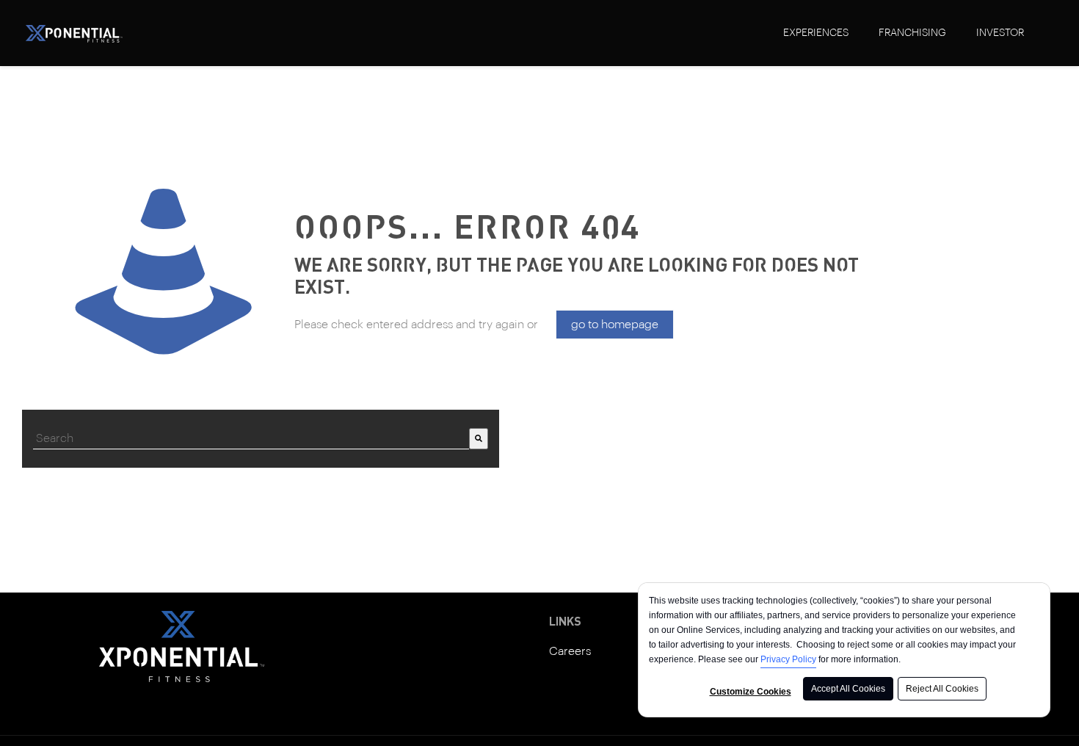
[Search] (478, 438)
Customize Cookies (750, 692)
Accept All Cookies (848, 689)
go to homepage (614, 324)
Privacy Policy (788, 659)
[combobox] (251, 438)
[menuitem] (816, 33)
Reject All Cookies (942, 689)
